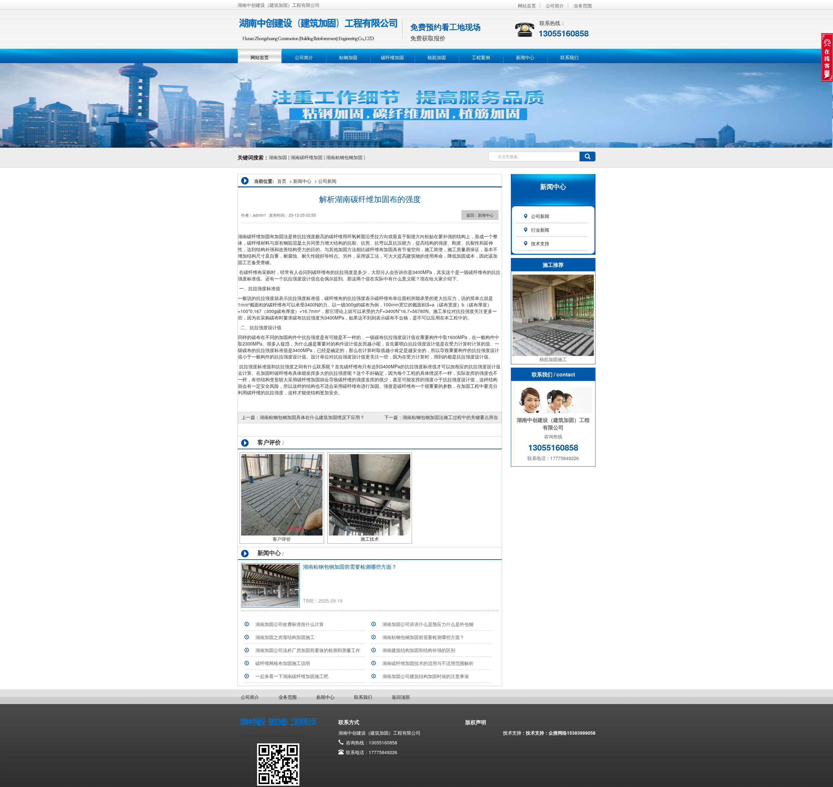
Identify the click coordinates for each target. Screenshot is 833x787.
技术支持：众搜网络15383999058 (560, 732)
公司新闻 (540, 216)
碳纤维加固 (392, 57)
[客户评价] (281, 494)
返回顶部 (401, 697)
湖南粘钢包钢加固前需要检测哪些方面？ (350, 566)
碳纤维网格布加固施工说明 (282, 663)
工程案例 (481, 57)
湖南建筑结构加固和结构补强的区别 (418, 650)
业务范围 (583, 5)
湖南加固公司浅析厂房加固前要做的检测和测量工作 (307, 650)
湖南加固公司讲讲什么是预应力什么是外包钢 (427, 624)
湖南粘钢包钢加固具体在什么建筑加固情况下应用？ (312, 417)
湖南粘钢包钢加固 (344, 157)
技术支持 (540, 243)
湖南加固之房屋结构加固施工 (285, 637)
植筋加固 (437, 57)
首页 (281, 181)
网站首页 (527, 5)
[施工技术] (369, 494)
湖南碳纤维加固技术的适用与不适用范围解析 (427, 663)
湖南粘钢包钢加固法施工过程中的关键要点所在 (450, 417)
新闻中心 (525, 57)
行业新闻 (540, 229)
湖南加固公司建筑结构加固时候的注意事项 (425, 676)
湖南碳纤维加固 (306, 157)
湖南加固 (278, 157)
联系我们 (569, 57)
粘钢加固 (348, 57)
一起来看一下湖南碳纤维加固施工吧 (291, 676)
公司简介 (555, 5)
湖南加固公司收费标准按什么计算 (289, 624)
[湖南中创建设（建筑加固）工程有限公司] (319, 26)
